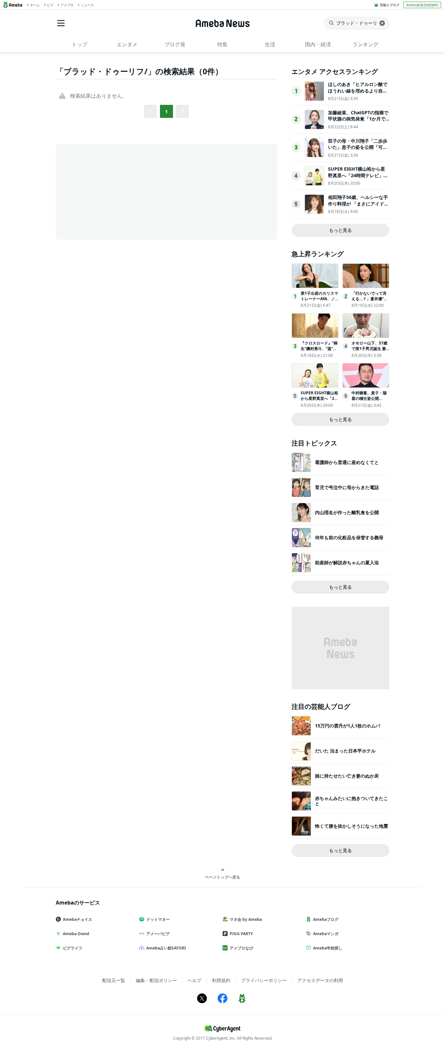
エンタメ (127, 44)
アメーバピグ (158, 933)
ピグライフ (72, 948)
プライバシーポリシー (264, 980)
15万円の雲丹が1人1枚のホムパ (347, 726)
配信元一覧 (113, 980)
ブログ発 (175, 44)
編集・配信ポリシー (156, 980)
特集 (222, 44)
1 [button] (166, 111)
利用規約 (221, 980)
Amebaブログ (325, 919)
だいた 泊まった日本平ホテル (345, 751)
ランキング (365, 44)
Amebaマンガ (325, 933)
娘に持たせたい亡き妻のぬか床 (347, 776)
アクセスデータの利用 (320, 980)
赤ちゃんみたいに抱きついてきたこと (351, 801)
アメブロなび (241, 948)
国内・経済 (318, 44)
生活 (270, 44)
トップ (79, 44)
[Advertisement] (114, 191)
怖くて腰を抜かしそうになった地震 (351, 826)
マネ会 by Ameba (246, 919)
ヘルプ (194, 980)
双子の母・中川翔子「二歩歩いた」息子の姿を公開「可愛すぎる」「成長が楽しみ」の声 (357, 150)
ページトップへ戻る (222, 876)
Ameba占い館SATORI (166, 948)
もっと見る (340, 230)
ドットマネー (158, 919)
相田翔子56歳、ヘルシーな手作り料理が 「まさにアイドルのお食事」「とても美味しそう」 (358, 206)
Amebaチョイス (77, 919)
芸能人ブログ (389, 5)
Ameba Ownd (76, 933)
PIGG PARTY (241, 933)
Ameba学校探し (327, 948)
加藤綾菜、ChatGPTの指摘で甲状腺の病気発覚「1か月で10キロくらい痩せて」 (358, 118)
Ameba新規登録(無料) (422, 5)
